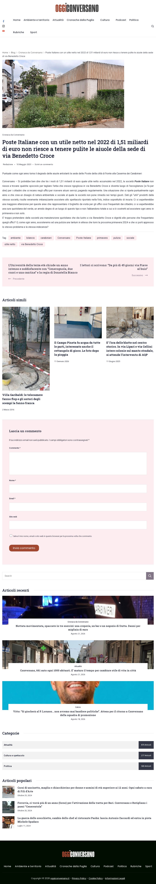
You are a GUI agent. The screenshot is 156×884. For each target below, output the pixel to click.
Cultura (105, 20)
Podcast (121, 20)
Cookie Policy (96, 878)
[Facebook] (3, 21)
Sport (33, 32)
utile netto (10, 244)
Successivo (137, 275)
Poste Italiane (83, 237)
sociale (130, 237)
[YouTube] (3, 31)
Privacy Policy (79, 878)
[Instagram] (3, 26)
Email (12, 498)
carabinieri (46, 237)
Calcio (78, 707)
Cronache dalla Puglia (80, 20)
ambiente (16, 237)
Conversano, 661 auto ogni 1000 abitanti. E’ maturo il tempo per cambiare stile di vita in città (78, 670)
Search (150, 576)
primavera (102, 237)
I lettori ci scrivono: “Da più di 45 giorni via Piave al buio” (114, 267)
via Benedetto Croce (32, 244)
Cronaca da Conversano (13, 135)
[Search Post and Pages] (152, 26)
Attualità (58, 20)
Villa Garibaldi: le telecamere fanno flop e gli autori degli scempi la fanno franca (22, 399)
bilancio (31, 237)
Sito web (13, 517)
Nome (12, 480)
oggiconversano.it (59, 878)
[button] (6, 878)
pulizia (117, 237)
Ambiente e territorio (36, 20)
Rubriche (18, 32)
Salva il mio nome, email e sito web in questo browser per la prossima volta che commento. (52, 536)
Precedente (18, 279)
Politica (133, 20)
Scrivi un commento (44, 165)
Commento (14, 448)
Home (16, 20)
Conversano (64, 237)
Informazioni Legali (115, 878)
